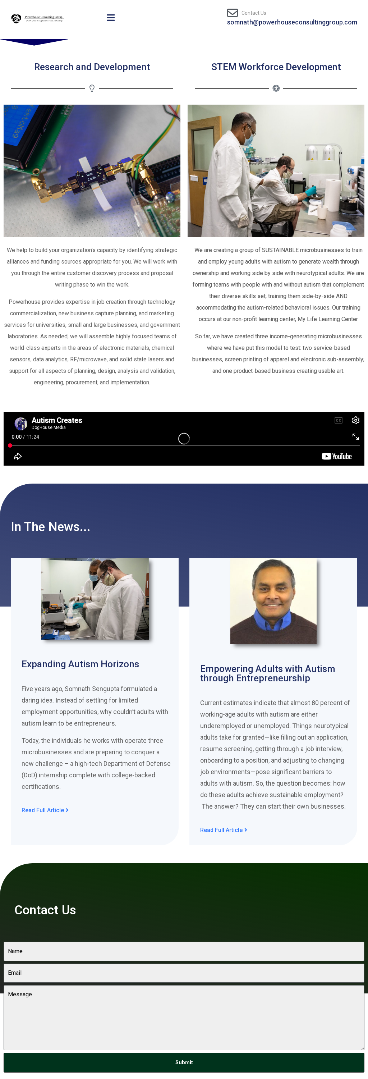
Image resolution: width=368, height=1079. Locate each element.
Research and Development (92, 66)
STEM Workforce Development (276, 66)
